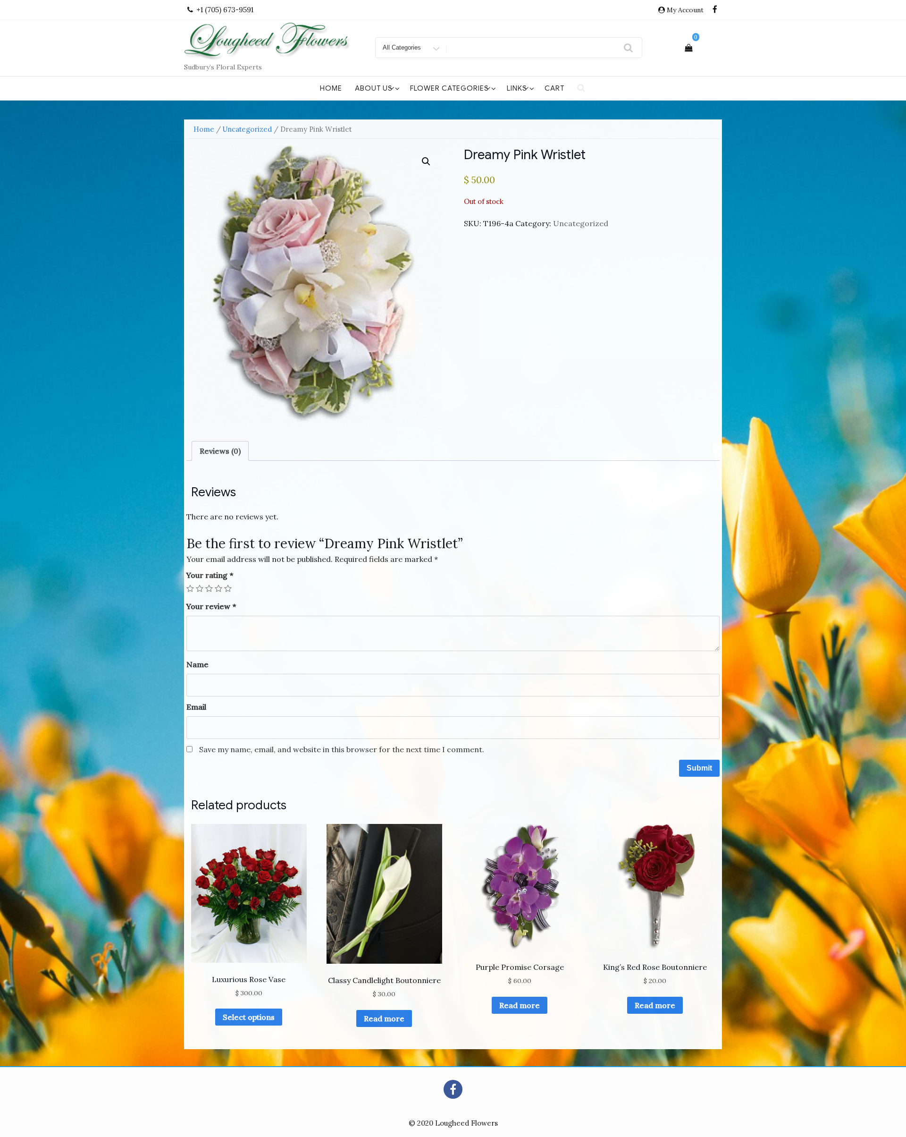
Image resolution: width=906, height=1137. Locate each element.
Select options (249, 1017)
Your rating (209, 575)
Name (197, 664)
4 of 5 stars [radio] (218, 588)
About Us (374, 88)
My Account (685, 10)
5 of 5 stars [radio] (228, 588)
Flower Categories (449, 88)
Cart (554, 88)
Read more (384, 1018)
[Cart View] (688, 47)
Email (196, 707)
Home (331, 88)
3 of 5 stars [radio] (209, 588)
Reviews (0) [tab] (220, 451)
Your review (211, 606)
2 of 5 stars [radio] (199, 588)
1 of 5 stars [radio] (190, 588)
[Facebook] (714, 10)
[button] (426, 161)
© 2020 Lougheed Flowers (453, 1123)
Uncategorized (247, 129)
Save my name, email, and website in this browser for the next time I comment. (341, 749)
